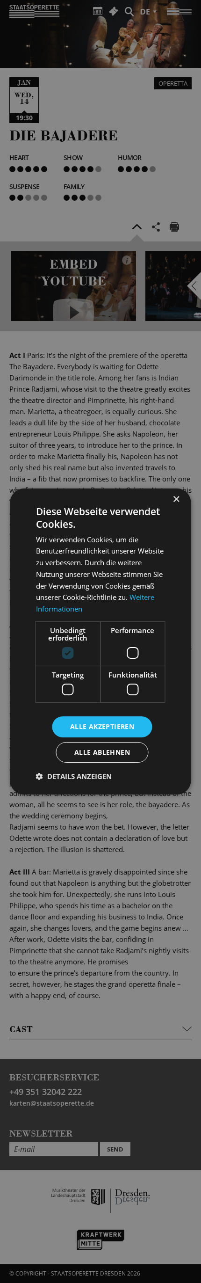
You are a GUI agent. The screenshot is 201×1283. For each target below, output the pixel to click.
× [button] (175, 499)
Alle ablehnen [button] (102, 752)
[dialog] (100, 641)
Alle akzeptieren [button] (102, 726)
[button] (74, 776)
